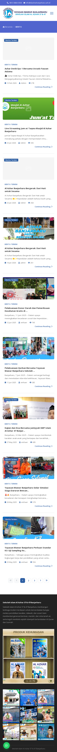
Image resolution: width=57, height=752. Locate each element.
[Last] (46, 580)
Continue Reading (42, 87)
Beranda (8, 27)
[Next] (40, 580)
